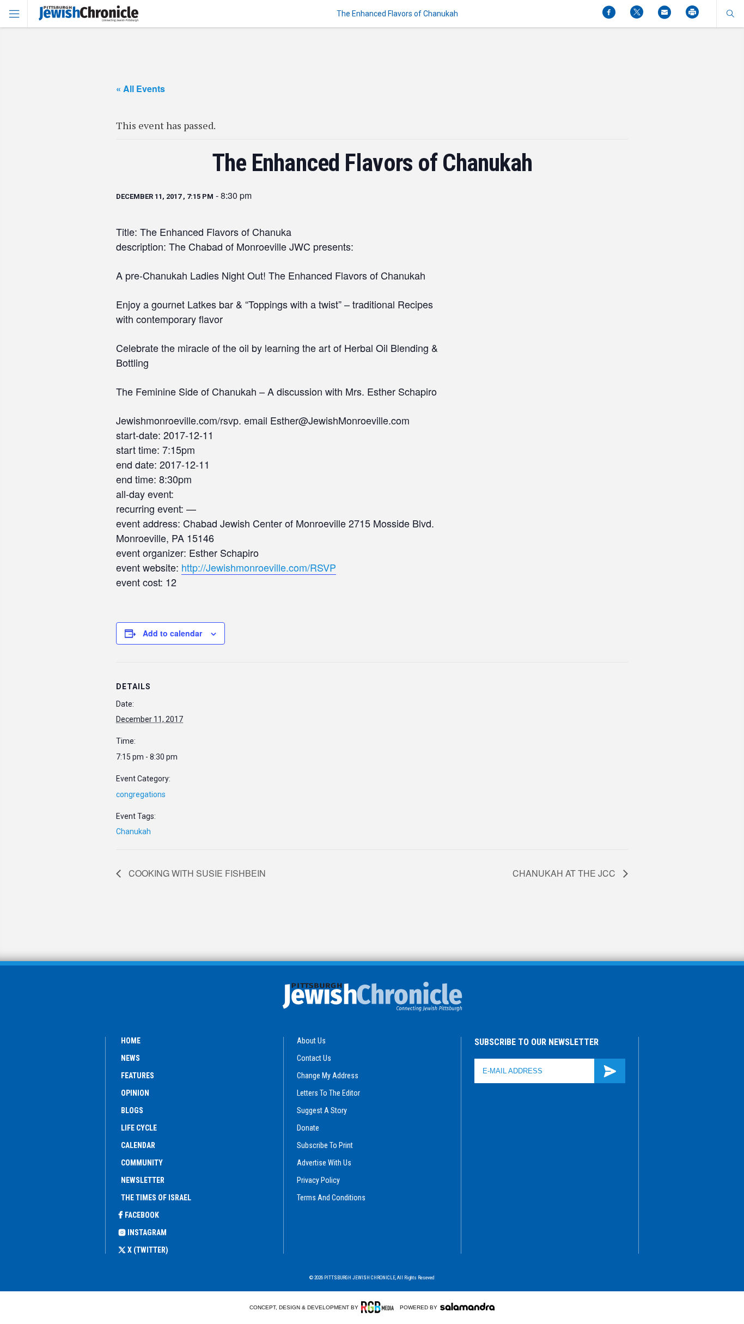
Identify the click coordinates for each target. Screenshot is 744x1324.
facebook (142, 1215)
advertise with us (324, 1162)
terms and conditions (331, 1197)
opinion (135, 1093)
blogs (132, 1110)
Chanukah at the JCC (565, 873)
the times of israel (156, 1197)
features (137, 1075)
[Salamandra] (467, 1306)
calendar (138, 1145)
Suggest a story (322, 1110)
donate (308, 1127)
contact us (314, 1058)
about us (311, 1040)
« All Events (140, 88)
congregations (141, 794)
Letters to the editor (328, 1093)
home (131, 1040)
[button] (730, 13)
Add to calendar (172, 633)
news (130, 1058)
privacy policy (318, 1180)
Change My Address (327, 1075)
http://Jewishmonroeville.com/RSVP (258, 567)
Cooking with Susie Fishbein (196, 873)
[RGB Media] (379, 1307)
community (142, 1162)
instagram (147, 1232)
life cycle (139, 1127)
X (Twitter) (147, 1250)
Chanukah (133, 831)
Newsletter (142, 1180)
